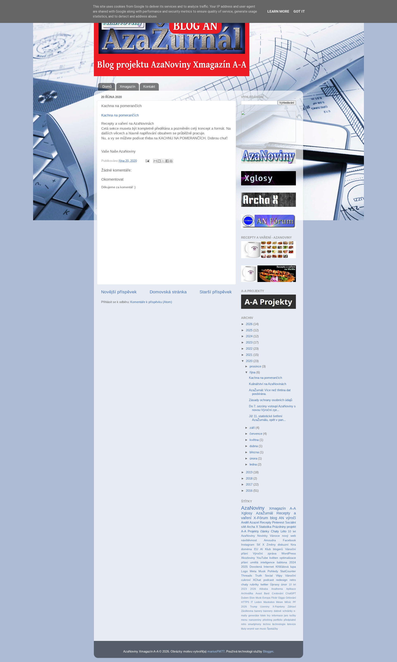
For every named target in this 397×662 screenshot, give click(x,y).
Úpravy (274, 584)
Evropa (266, 597)
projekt (291, 526)
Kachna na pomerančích (120, 115)
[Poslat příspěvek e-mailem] (147, 160)
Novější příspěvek (119, 291)
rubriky (254, 584)
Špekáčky (272, 628)
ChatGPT (291, 593)
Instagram (247, 544)
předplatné (290, 619)
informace (277, 615)
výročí (291, 518)
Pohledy (273, 571)
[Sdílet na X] (163, 161)
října (253, 372)
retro (243, 624)
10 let (292, 584)
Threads (246, 575)
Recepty (265, 522)
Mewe (279, 602)
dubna (254, 446)
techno (267, 624)
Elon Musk (256, 597)
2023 (249, 342)
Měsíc (288, 602)
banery (258, 611)
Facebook (289, 540)
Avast (259, 593)
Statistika (265, 526)
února (254, 458)
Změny (271, 544)
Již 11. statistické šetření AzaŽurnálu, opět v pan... (267, 418)
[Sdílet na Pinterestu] (171, 161)
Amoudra (270, 540)
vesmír (250, 628)
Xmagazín (127, 87)
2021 (249, 354)
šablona (282, 562)
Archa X (252, 526)
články (264, 531)
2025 (249, 330)
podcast (268, 579)
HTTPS (245, 602)
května (254, 440)
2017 (249, 484)
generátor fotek (257, 615)
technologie (279, 624)
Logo (244, 571)
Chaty (275, 531)
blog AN (277, 518)
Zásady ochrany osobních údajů (270, 400)
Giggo (281, 597)
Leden (258, 602)
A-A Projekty (250, 531)
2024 (249, 336)
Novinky (262, 535)
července (256, 433)
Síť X (260, 544)
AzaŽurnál (264, 513)
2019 (249, 472)
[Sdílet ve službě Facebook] (167, 161)
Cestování (277, 593)
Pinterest (278, 522)
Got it (299, 11)
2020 (249, 361)
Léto (283, 531)
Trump (253, 606)
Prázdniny (279, 526)
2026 (249, 324)
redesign (281, 579)
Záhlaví (292, 606)
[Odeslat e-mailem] (155, 161)
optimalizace (288, 557)
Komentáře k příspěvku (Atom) (151, 302)
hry (268, 615)
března (255, 452)
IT (252, 602)
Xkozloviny (248, 557)
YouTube (262, 557)
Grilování (291, 597)
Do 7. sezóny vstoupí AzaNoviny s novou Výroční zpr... (272, 408)
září (253, 427)
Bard (266, 593)
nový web (289, 535)
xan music (260, 628)
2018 (249, 478)
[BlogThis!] (159, 161)
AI (261, 549)
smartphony (254, 624)
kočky (292, 615)
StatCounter (288, 571)
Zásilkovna (247, 611)
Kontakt (149, 87)
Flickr (274, 597)
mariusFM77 (216, 651)
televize (291, 624)
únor (284, 584)
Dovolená (256, 566)
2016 (249, 490)
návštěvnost (249, 540)
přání (244, 562)
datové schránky (283, 611)
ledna (254, 464)
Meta (253, 571)
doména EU (249, 549)
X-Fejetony (279, 606)
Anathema (277, 588)
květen (273, 557)
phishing (267, 619)
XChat (257, 579)
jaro (286, 615)
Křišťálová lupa (286, 566)
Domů (106, 87)
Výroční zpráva (265, 553)
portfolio (277, 619)
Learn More (278, 11)
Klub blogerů (274, 549)
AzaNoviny (252, 508)
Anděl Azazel (250, 522)
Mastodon (269, 602)
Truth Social (264, 575)
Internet (269, 566)
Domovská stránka (168, 291)
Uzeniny (264, 606)
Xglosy (246, 513)
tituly (243, 628)
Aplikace (291, 588)
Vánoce (275, 535)
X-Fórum (261, 518)
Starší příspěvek (216, 291)
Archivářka (247, 593)
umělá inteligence (262, 562)
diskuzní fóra (287, 544)
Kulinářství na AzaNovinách (267, 384)
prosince (256, 366)
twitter (264, 584)
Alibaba (263, 588)
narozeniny (255, 619)
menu (244, 619)
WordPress (288, 553)
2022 (249, 348)
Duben (245, 597)
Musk (261, 571)
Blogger (268, 651)
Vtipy (279, 575)
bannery (268, 611)
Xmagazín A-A (282, 508)
